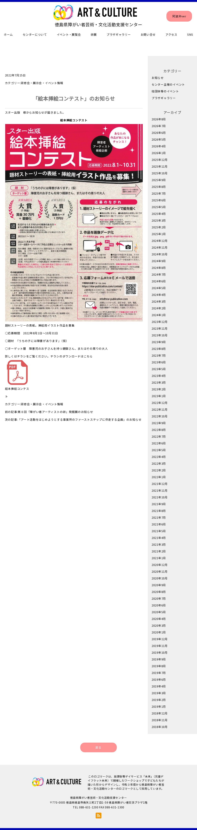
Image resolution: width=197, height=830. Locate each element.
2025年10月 (160, 173)
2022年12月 (160, 403)
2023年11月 (160, 328)
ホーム (8, 34)
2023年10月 (160, 335)
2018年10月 (160, 727)
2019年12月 (160, 639)
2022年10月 (160, 416)
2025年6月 (159, 200)
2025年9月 (159, 180)
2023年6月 (159, 362)
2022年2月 (159, 470)
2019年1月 (159, 706)
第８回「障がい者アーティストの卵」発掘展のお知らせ (55, 412)
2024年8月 (159, 268)
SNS (190, 34)
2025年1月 (159, 234)
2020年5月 (159, 612)
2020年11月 (160, 571)
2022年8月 (159, 430)
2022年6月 (159, 443)
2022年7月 (159, 436)
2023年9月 (159, 342)
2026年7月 (159, 126)
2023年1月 (159, 396)
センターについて (35, 34)
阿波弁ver (179, 16)
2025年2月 (159, 227)
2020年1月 (159, 632)
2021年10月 (160, 497)
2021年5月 (159, 531)
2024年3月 (159, 301)
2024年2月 (159, 308)
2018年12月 (160, 713)
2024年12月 (160, 241)
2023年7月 (159, 355)
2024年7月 (159, 274)
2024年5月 (159, 288)
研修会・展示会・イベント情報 (42, 83)
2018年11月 (160, 720)
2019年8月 (159, 666)
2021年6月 (159, 524)
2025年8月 (159, 187)
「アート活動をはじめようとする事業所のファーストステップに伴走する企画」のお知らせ (79, 419)
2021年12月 (160, 484)
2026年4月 (159, 146)
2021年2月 (159, 551)
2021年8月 (159, 511)
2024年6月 (159, 281)
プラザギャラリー (119, 34)
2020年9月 (159, 585)
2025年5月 (159, 207)
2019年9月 (159, 659)
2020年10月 (160, 578)
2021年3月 (159, 544)
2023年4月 (159, 376)
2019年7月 (159, 673)
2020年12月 (160, 565)
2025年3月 (159, 220)
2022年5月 (159, 450)
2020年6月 (159, 605)
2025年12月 (160, 160)
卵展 (94, 34)
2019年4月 (159, 686)
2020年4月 (159, 619)
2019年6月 (159, 679)
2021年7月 (159, 517)
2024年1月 (159, 315)
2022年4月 (159, 457)
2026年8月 (159, 119)
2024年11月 (160, 247)
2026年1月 (159, 153)
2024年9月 (159, 261)
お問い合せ (148, 34)
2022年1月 (159, 477)
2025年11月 (160, 166)
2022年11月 (160, 409)
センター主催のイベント (168, 84)
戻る (98, 747)
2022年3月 (159, 463)
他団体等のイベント (165, 91)
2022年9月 (159, 423)
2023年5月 (159, 369)
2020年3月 (159, 625)
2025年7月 (159, 193)
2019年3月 (159, 693)
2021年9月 (159, 504)
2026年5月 (159, 139)
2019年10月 (160, 652)
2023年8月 (159, 349)
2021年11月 (160, 490)
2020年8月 (159, 592)
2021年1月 (159, 558)
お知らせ (158, 78)
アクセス (171, 34)
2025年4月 (159, 214)
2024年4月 (159, 295)
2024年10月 (160, 254)
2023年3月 (159, 382)
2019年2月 (159, 700)
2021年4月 (159, 538)
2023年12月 (160, 322)
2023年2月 (159, 389)
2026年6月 (159, 133)
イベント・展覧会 (69, 34)
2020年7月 (159, 598)
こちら (88, 356)
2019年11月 (160, 646)
